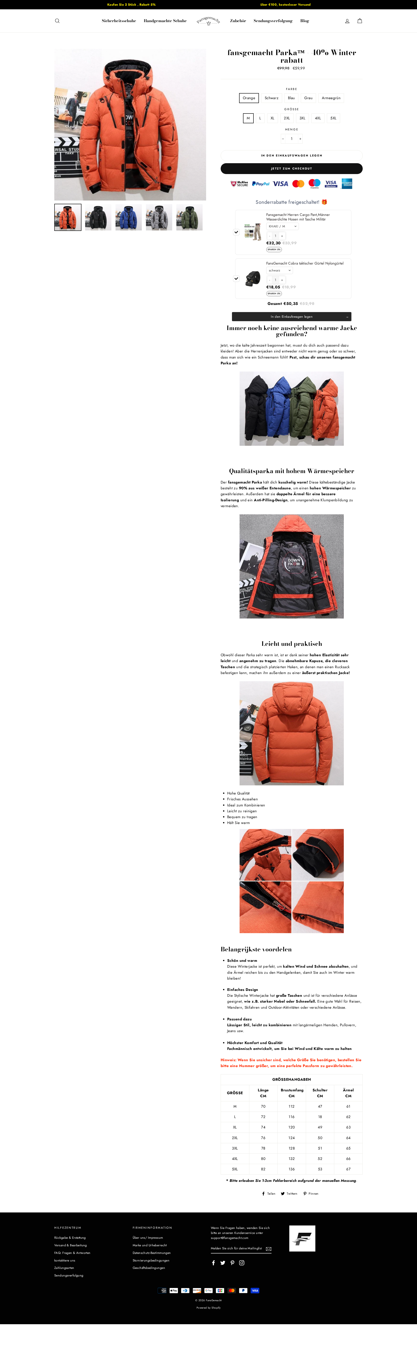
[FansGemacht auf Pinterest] (232, 1262)
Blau (291, 97)
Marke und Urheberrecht (150, 1245)
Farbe (291, 89)
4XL (318, 118)
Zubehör (238, 21)
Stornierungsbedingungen (151, 1260)
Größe (291, 109)
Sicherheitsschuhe (119, 21)
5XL (333, 118)
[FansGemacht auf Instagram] (241, 1262)
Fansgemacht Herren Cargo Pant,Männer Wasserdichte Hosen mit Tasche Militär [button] (298, 217)
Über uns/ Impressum (148, 1237)
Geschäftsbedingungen (149, 1268)
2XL (287, 118)
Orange (249, 97)
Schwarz (272, 97)
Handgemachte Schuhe (165, 21)
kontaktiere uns (64, 1260)
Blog (304, 21)
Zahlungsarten (64, 1268)
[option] (131, 4)
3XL (302, 118)
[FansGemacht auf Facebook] (213, 1262)
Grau (308, 97)
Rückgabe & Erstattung (70, 1237)
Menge (291, 129)
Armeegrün (331, 97)
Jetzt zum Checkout (291, 168)
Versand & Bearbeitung (70, 1245)
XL (273, 118)
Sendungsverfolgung (273, 21)
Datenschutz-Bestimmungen (152, 1253)
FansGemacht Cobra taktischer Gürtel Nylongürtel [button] (305, 263)
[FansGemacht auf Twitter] (222, 1262)
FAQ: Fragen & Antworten (72, 1253)
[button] (269, 236)
